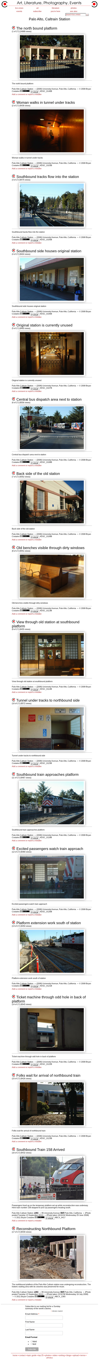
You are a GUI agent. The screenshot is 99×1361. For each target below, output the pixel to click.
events (19, 11)
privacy (49, 1358)
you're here (55, 11)
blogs (68, 1355)
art (37, 8)
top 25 (40, 1355)
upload (76, 1355)
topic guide (31, 1355)
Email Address (32, 1314)
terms (82, 1355)
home (15, 1355)
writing (62, 1355)
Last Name (30, 1330)
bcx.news (19, 8)
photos (74, 8)
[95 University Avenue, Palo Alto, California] (62, 1213)
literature (55, 8)
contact (22, 1355)
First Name (30, 1322)
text (34, 1344)
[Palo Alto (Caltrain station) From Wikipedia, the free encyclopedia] (36, 1213)
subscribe (37, 11)
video (55, 1355)
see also (73, 11)
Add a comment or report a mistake (27, 94)
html (35, 1341)
